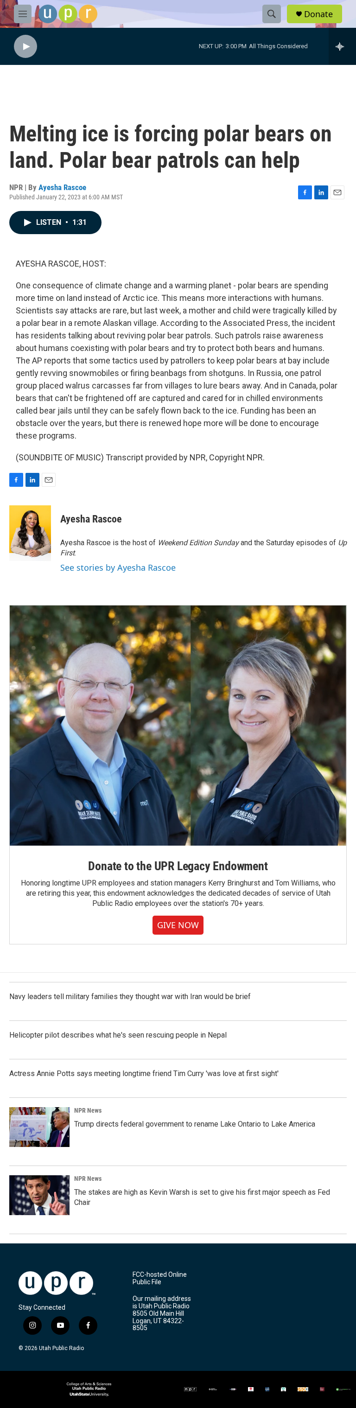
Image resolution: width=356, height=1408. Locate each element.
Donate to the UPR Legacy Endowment (177, 866)
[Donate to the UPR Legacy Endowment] (178, 725)
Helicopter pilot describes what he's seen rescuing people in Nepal (118, 1035)
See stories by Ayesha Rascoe (118, 567)
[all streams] (342, 46)
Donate (318, 14)
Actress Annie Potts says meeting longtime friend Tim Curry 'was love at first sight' (144, 1073)
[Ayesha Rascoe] (30, 533)
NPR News (88, 1110)
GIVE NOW (178, 924)
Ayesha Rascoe (62, 187)
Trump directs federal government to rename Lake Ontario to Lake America (194, 1124)
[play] (25, 46)
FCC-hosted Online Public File (160, 1278)
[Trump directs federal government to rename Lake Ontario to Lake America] (39, 1127)
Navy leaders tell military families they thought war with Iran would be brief (130, 996)
